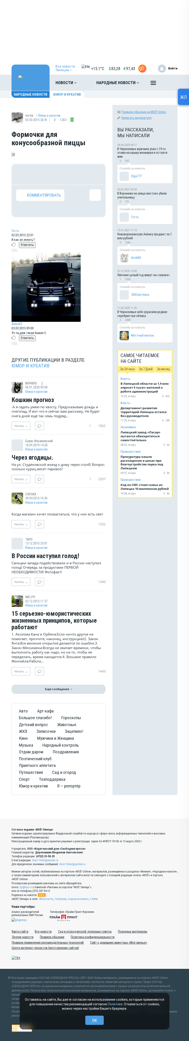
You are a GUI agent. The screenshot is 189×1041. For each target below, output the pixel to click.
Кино (23, 738)
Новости (65, 82)
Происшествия (131, 451)
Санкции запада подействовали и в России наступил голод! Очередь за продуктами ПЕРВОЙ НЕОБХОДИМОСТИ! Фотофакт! (56, 567)
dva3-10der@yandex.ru (45, 860)
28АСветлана (140, 294)
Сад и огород (64, 772)
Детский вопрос (33, 724)
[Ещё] (153, 84)
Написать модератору (136, 118)
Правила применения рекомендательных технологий (48, 942)
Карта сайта (20, 931)
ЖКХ (23, 731)
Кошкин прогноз (33, 400)
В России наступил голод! (45, 556)
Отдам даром (31, 751)
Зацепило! (74, 731)
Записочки (46, 731)
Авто (23, 711)
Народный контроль (60, 745)
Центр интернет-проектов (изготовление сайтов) (45, 948)
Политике (115, 1004)
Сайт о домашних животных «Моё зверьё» (118, 942)
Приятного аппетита (37, 765)
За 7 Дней (146, 369)
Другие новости (22, 937)
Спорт (24, 779)
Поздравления (66, 751)
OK (94, 1020)
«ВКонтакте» (46, 899)
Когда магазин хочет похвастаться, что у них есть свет (57, 514)
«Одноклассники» (78, 899)
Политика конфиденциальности (93, 937)
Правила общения (52, 937)
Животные (66, 724)
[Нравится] (22, 174)
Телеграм (60, 899)
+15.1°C (97, 68)
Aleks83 (17, 324)
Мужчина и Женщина (55, 738)
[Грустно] (80, 174)
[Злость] (95, 174)
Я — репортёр (68, 786)
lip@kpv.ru (26, 887)
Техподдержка (52, 779)
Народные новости (116, 82)
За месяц (163, 369)
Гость (15, 231)
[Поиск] (169, 83)
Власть (125, 379)
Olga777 (136, 176)
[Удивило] (66, 174)
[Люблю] (51, 174)
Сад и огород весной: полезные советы (85, 931)
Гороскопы (71, 717)
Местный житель (142, 335)
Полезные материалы (132, 931)
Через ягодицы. (32, 457)
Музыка (26, 745)
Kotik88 (136, 258)
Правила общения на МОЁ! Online (144, 112)
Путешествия (31, 772)
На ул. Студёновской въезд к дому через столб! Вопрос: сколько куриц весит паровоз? (58, 466)
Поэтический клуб (35, 758)
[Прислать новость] (142, 69)
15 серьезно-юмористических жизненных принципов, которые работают (54, 620)
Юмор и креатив (67, 94)
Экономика (128, 427)
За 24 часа (127, 369)
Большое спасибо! (35, 717)
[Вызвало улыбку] (36, 174)
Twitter (94, 899)
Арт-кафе (45, 711)
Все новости (43, 931)
